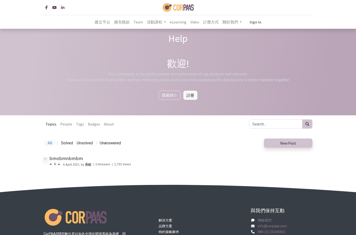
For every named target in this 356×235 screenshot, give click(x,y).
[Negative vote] (59, 164)
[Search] (307, 124)
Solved (67, 143)
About (109, 124)
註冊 (190, 95)
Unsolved (85, 143)
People (66, 124)
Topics (51, 124)
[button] (255, 22)
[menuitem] (102, 22)
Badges (94, 124)
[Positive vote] (51, 164)
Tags (80, 124)
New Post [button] (288, 143)
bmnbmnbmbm (66, 158)
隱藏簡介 (169, 95)
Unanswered (110, 143)
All (49, 143)
